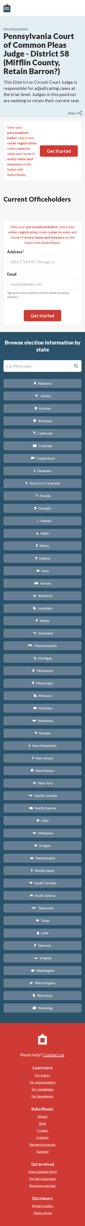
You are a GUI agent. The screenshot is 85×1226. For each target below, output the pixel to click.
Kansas (42, 583)
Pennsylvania (42, 858)
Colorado (43, 446)
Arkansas (42, 421)
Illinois (42, 546)
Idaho (42, 533)
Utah (42, 933)
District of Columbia (42, 483)
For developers (42, 1096)
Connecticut (43, 458)
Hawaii (42, 521)
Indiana (42, 558)
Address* (15, 251)
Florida (42, 496)
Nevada (42, 733)
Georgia (42, 508)
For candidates (43, 1089)
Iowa (42, 571)
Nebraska (42, 720)
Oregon (42, 845)
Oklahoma (42, 833)
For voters (42, 1075)
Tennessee (42, 908)
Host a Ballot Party (42, 1171)
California (42, 433)
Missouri (42, 695)
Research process (42, 1144)
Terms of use (42, 1213)
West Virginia (42, 983)
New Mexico (42, 770)
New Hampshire (42, 745)
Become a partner (42, 1185)
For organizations (42, 1082)
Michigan (42, 658)
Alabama (42, 383)
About (42, 1116)
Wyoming (42, 1008)
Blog (42, 1123)
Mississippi (42, 683)
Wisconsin (42, 995)
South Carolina (42, 883)
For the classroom (42, 1178)
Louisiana (42, 608)
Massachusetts (42, 645)
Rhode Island (42, 870)
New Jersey (42, 758)
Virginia (42, 958)
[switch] (75, 113)
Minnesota (42, 670)
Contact (42, 1137)
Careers (42, 1130)
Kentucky (42, 595)
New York (42, 783)
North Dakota (42, 808)
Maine (42, 620)
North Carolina (42, 795)
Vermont (42, 945)
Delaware (42, 471)
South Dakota (42, 895)
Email (12, 274)
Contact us (53, 1054)
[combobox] (42, 262)
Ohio (43, 820)
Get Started (59, 151)
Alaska (42, 396)
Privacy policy (42, 1206)
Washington (42, 970)
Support (43, 1151)
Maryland (42, 633)
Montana (42, 708)
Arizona (42, 408)
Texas (42, 920)
